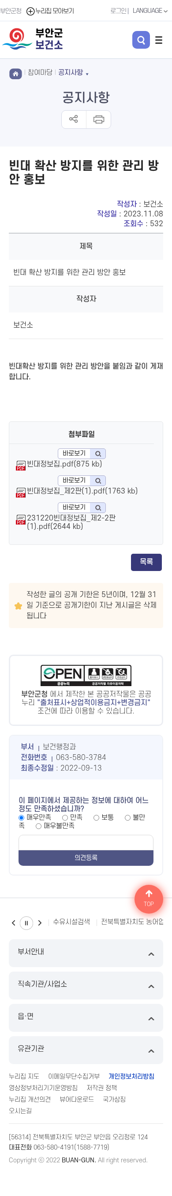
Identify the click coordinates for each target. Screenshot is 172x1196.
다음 (39, 923)
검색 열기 (141, 40)
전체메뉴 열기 (159, 40)
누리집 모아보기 (54, 11)
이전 (13, 923)
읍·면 (26, 1017)
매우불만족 (59, 826)
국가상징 (114, 1099)
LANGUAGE (148, 11)
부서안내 (31, 952)
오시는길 (20, 1111)
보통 (107, 818)
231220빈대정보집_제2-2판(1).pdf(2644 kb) (71, 522)
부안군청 (10, 11)
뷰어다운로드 (77, 1099)
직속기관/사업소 (42, 984)
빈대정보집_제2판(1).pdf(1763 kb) (82, 491)
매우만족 (38, 818)
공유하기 (74, 119)
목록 (146, 562)
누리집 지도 (24, 1076)
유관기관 (31, 1049)
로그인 (118, 11)
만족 (76, 818)
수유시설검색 (71, 922)
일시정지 (26, 923)
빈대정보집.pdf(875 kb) (64, 464)
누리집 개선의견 (30, 1099)
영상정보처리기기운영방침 (43, 1088)
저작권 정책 (101, 1088)
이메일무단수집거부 (74, 1076)
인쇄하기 (98, 119)
